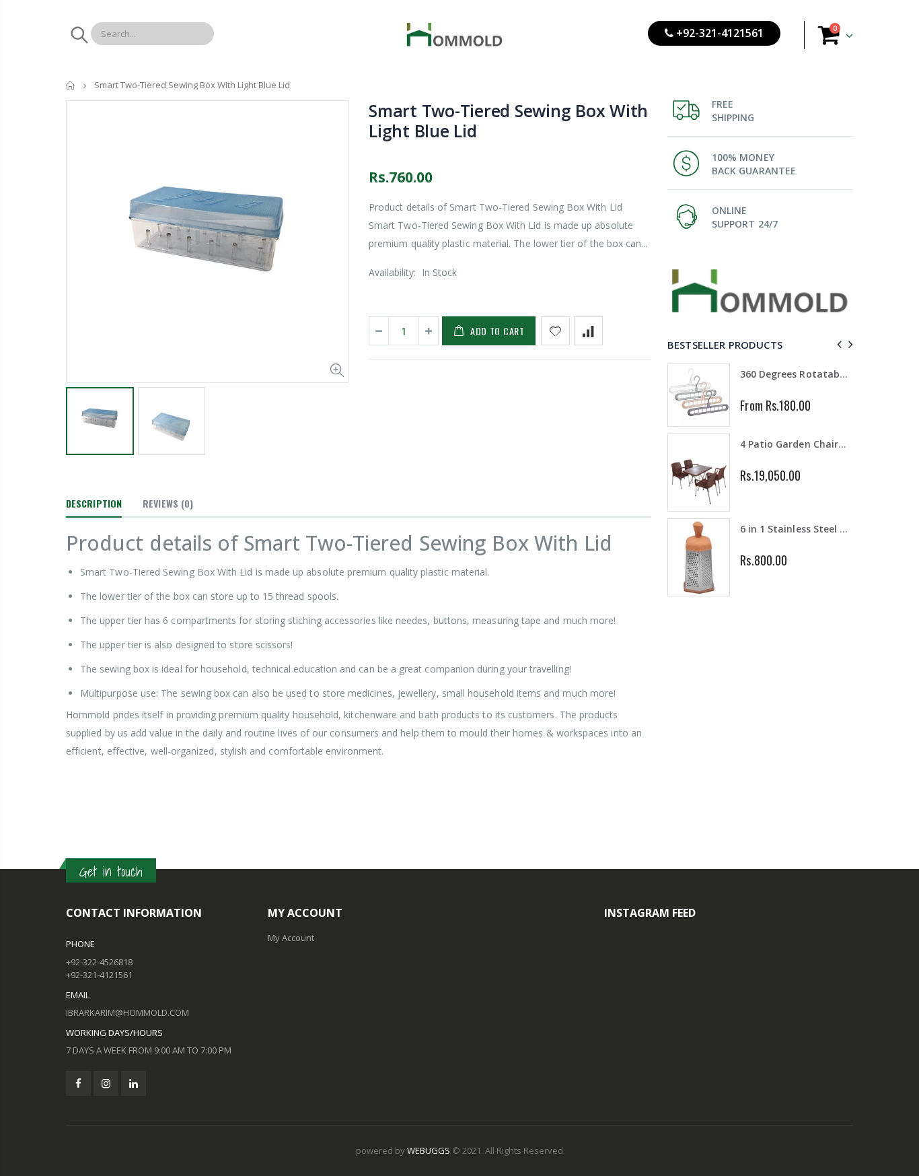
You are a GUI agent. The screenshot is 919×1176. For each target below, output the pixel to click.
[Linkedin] (133, 1083)
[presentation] (837, 344)
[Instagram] (106, 1083)
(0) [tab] (168, 503)
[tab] (94, 504)
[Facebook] (78, 1083)
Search (78, 35)
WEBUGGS (428, 1150)
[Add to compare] (588, 330)
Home (71, 85)
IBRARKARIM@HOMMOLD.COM (127, 1012)
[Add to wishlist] (555, 330)
